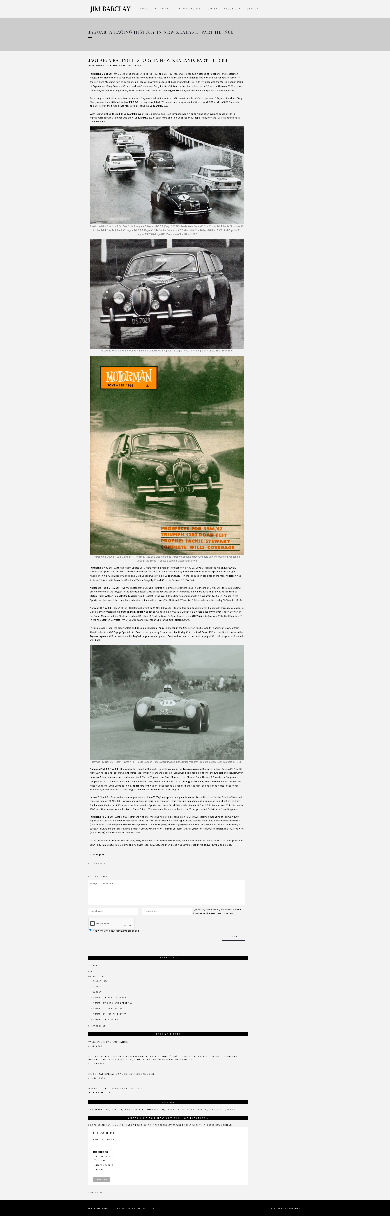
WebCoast (295, 1209)
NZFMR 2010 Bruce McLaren (109, 997)
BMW (106, 1110)
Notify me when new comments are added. (116, 930)
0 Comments (112, 65)
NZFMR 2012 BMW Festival (108, 1008)
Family (92, 971)
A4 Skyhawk (95, 1110)
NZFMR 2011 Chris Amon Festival (112, 1003)
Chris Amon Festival (151, 1110)
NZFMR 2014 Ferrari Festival (110, 1014)
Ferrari (97, 987)
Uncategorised (97, 1026)
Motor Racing (96, 977)
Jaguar (100, 854)
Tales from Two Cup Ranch (108, 1042)
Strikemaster (217, 1110)
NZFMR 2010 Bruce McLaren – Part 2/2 (115, 1088)
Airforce (93, 966)
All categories (105, 1156)
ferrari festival (176, 1110)
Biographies (100, 981)
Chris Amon (131, 1110)
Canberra (116, 1110)
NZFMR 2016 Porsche (105, 1019)
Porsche (202, 1110)
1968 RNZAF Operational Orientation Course (121, 1074)
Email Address (103, 1139)
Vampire (231, 1110)
